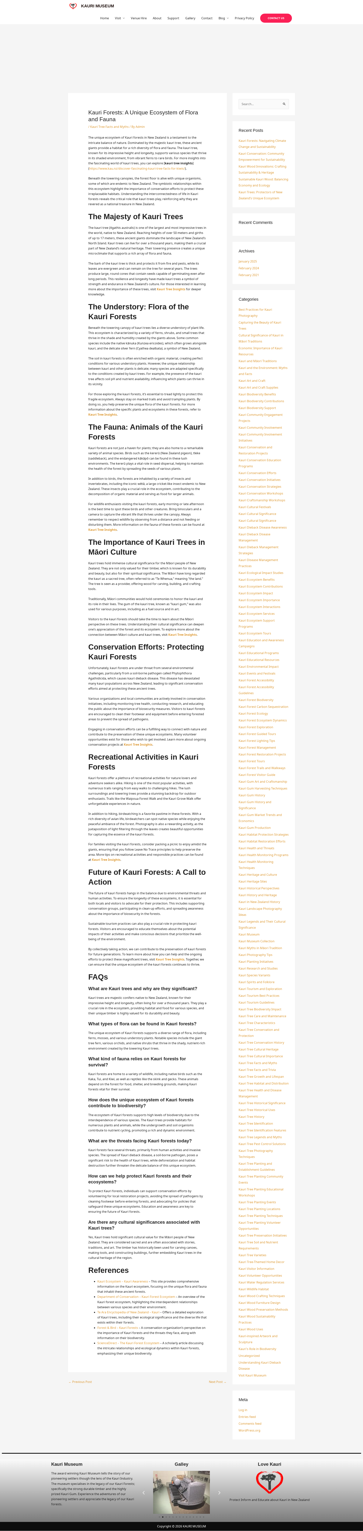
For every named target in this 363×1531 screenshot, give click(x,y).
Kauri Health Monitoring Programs (264, 855)
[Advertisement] (181, 52)
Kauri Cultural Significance (257, 514)
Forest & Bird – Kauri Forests (117, 1328)
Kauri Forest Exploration (256, 727)
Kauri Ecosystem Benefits (257, 580)
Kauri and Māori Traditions (258, 361)
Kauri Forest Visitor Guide (257, 775)
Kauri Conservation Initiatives (260, 480)
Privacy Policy (244, 18)
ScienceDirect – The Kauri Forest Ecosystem (128, 1343)
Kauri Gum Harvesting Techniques (263, 788)
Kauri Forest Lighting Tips (257, 741)
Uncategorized (249, 1356)
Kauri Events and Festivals (257, 673)
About (157, 18)
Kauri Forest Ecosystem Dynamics (263, 720)
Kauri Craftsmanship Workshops (262, 500)
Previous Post (80, 1382)
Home (104, 18)
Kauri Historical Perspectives (259, 888)
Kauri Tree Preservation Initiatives (263, 1235)
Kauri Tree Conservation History (261, 1042)
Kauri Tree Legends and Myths (260, 1137)
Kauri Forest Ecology (253, 713)
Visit (118, 18)
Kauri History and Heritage (258, 895)
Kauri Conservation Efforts (257, 473)
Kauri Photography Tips (255, 955)
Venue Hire (139, 18)
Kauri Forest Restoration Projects (262, 754)
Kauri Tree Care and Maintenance (262, 1016)
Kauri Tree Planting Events (257, 1202)
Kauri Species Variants (254, 975)
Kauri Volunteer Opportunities (260, 1275)
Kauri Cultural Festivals (255, 507)
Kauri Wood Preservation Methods (263, 1309)
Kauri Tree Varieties (252, 1255)
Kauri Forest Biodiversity (256, 700)
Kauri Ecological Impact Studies (261, 573)
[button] (276, 18)
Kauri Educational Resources (259, 660)
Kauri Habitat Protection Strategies (264, 834)
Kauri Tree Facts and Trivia (257, 1070)
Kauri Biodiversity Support (257, 408)
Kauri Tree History (251, 1117)
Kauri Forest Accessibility (256, 680)
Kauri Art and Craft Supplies (258, 387)
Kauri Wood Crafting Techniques (262, 1296)
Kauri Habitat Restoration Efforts (262, 841)
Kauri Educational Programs (259, 653)
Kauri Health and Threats (256, 848)
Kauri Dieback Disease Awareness (263, 527)
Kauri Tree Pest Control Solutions (262, 1144)
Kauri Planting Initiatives (256, 962)
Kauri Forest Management (257, 747)
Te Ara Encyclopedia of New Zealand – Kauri (128, 1312)
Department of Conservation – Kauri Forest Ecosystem (136, 1297)
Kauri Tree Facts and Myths (109, 127)
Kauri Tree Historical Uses (257, 1110)
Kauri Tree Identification (256, 1123)
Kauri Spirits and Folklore (257, 982)
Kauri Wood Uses (251, 1329)
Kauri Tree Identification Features (262, 1130)
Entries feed (247, 1417)
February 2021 (249, 275)
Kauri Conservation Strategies (260, 486)
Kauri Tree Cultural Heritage (258, 1049)
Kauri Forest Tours (252, 761)
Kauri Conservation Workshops (261, 493)
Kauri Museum (249, 934)
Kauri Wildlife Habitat (254, 1289)
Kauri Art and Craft (252, 381)
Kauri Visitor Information (256, 1269)
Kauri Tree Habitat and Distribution (264, 1083)
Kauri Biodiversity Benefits (257, 394)
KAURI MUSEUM (97, 6)
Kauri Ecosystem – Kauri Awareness (122, 1281)
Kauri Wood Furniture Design (259, 1303)
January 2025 (248, 261)
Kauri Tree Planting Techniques (261, 1216)
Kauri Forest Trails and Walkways (262, 768)
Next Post (217, 1382)
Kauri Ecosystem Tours (255, 633)
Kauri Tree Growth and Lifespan (261, 1076)
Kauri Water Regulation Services (261, 1282)
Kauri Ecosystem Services (257, 614)
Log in (243, 1410)
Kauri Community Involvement (260, 427)
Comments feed (250, 1424)
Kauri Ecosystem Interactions (259, 607)
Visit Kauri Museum (252, 1375)
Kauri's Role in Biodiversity (257, 1349)
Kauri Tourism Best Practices (259, 996)
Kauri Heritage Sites (253, 881)
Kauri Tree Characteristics (257, 1023)
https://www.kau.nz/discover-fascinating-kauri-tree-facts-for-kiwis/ (137, 168)
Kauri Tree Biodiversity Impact (260, 1009)
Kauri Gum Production (255, 828)
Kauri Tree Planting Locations (259, 1209)
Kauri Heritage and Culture (258, 875)
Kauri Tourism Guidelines (257, 1002)
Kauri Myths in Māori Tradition (260, 948)
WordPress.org (249, 1430)
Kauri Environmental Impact (259, 667)
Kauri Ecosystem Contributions (261, 586)
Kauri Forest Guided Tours (257, 734)
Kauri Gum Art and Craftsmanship (263, 781)
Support (173, 18)
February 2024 (249, 268)
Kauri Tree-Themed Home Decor (262, 1262)
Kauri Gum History (252, 795)
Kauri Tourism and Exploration (260, 989)
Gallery (190, 18)
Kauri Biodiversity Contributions (261, 401)
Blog (222, 18)
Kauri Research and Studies (258, 968)
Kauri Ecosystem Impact (256, 593)
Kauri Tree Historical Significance (262, 1103)
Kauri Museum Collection (257, 941)
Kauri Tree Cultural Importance (261, 1056)
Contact (207, 18)
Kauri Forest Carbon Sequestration (263, 707)
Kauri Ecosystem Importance (259, 600)
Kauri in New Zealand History (259, 902)
